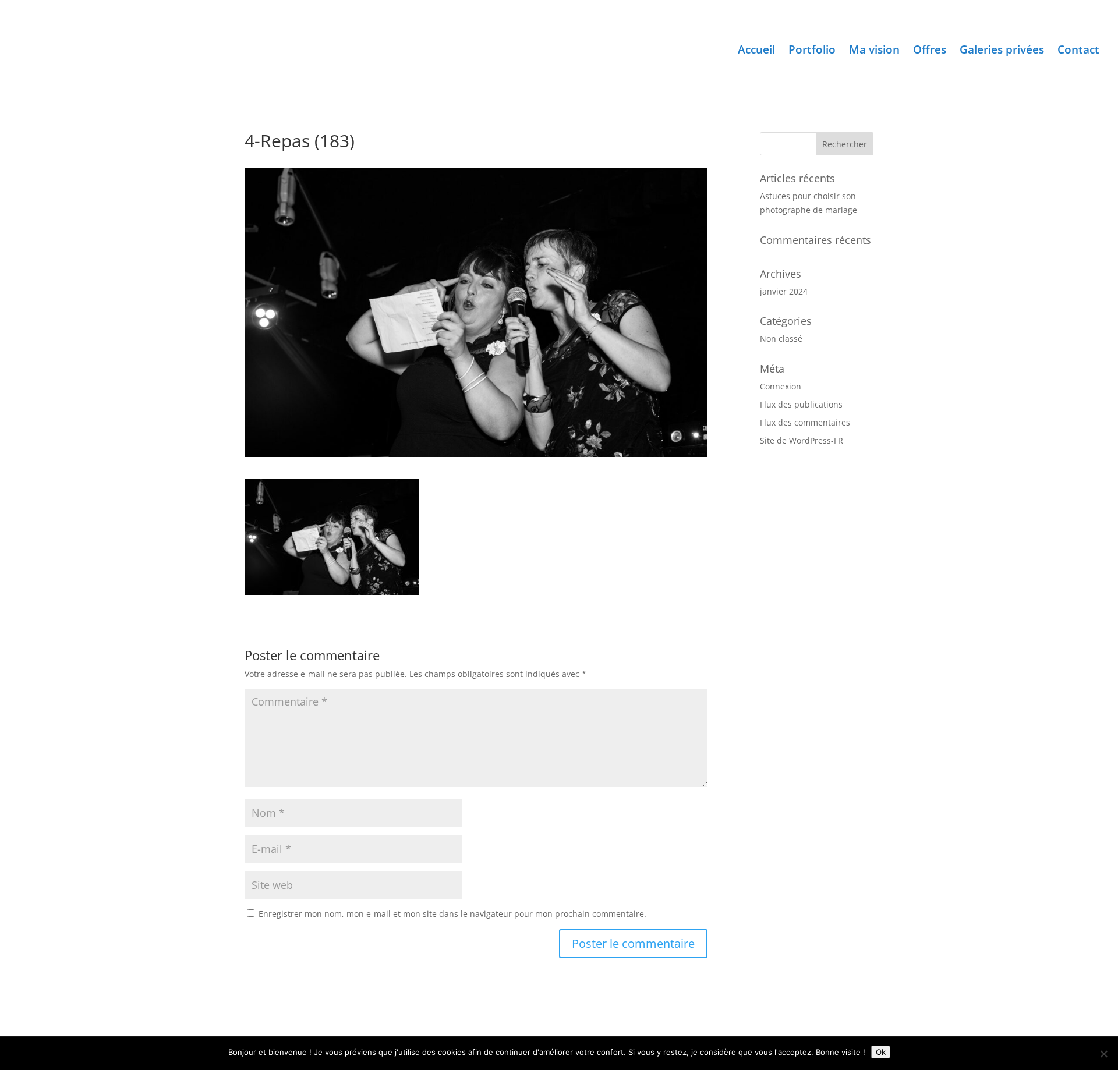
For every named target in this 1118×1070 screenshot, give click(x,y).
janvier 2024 (784, 291)
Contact (1078, 51)
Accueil (756, 51)
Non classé (781, 338)
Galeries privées (1002, 51)
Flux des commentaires (805, 422)
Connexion (780, 386)
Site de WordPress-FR (801, 440)
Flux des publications (801, 404)
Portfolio (812, 51)
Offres (929, 51)
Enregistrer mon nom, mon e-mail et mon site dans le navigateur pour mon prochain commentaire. (452, 913)
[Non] (1103, 1054)
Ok (881, 1052)
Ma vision (874, 51)
